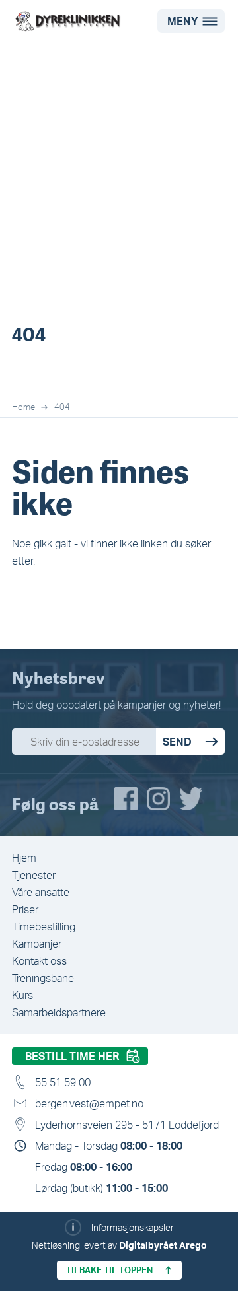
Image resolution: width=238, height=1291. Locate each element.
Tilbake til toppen (109, 1270)
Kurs (22, 995)
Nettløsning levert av (119, 1245)
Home (23, 406)
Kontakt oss (39, 960)
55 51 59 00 (63, 1082)
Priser (25, 909)
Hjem (24, 857)
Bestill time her (72, 1056)
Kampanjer (36, 943)
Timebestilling (43, 926)
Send (177, 741)
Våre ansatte (40, 892)
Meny (182, 21)
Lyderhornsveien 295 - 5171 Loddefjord (127, 1124)
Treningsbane (43, 978)
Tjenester (34, 875)
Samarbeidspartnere (59, 1012)
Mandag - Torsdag (108, 1145)
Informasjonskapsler (132, 1227)
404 (62, 406)
